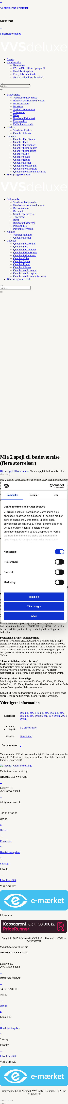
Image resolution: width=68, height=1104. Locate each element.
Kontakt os (19, 65)
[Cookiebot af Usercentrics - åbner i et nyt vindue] (49, 486)
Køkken (11, 127)
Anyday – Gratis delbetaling (28, 77)
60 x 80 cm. (41, 715)
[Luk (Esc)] (11, 1100)
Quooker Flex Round (24, 139)
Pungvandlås (20, 121)
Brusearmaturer (21, 103)
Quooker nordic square (25, 168)
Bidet (16, 115)
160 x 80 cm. (57, 712)
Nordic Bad (26, 736)
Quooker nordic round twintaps (29, 171)
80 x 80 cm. (55, 715)
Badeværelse (13, 94)
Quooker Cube (21, 153)
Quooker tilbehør (22, 133)
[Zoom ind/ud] (1, 1100)
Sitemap (4, 863)
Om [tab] (56, 495)
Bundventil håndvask (24, 118)
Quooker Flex (20, 142)
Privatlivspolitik (8, 880)
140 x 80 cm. (42, 712)
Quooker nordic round (24, 165)
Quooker (11, 136)
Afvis (34, 616)
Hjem (3, 471)
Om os (10, 59)
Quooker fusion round (24, 150)
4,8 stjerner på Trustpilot (14, 7)
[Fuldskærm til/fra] (4, 1100)
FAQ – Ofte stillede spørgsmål (29, 68)
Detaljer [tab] (34, 495)
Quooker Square (21, 156)
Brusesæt (18, 106)
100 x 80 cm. (27, 712)
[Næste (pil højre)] (4, 1103)
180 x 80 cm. (27, 715)
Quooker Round (21, 159)
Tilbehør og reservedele (19, 174)
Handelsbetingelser (23, 71)
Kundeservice (14, 62)
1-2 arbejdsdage (28, 727)
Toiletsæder (19, 112)
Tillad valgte (34, 606)
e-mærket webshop (10, 33)
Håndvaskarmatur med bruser (28, 100)
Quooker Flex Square (24, 145)
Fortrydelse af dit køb (24, 74)
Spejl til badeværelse (24, 109)
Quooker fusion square (25, 147)
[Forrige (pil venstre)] (1, 1103)
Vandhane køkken (22, 130)
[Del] (8, 1100)
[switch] (59, 562)
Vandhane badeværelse (25, 97)
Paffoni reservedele (23, 124)
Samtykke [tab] (12, 495)
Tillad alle (34, 596)
